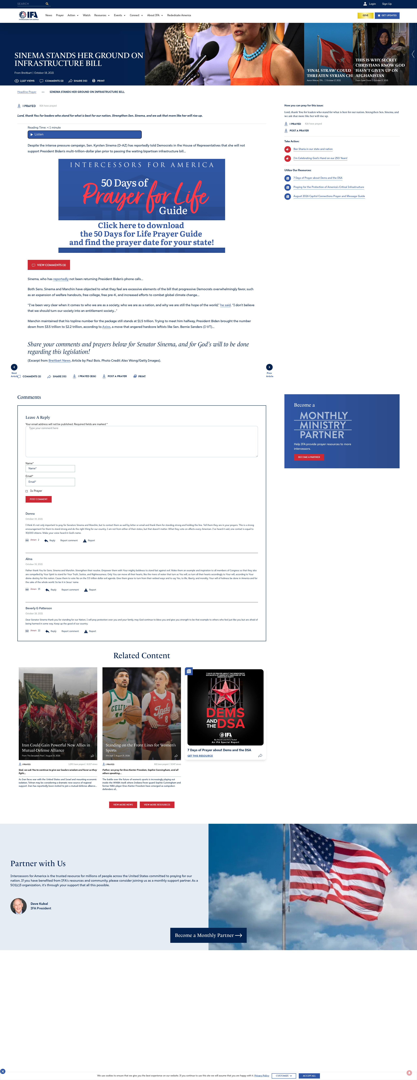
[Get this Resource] (225, 707)
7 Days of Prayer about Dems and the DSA (318, 178)
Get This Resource (200, 756)
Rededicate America (179, 15)
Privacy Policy (261, 1076)
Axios (106, 327)
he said (225, 305)
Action (71, 15)
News (48, 15)
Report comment (69, 540)
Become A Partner (309, 457)
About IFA (153, 15)
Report (91, 540)
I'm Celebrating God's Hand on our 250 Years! (320, 158)
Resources (100, 15)
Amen (33, 540)
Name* (30, 463)
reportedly (61, 279)
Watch (86, 15)
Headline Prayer (26, 92)
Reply (52, 540)
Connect (134, 15)
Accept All (309, 1076)
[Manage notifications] (409, 1072)
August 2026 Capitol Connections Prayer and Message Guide (329, 196)
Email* (29, 476)
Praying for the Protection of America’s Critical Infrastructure (329, 187)
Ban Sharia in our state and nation (313, 149)
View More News (123, 804)
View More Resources (157, 804)
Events (118, 15)
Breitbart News (60, 360)
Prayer (60, 15)
